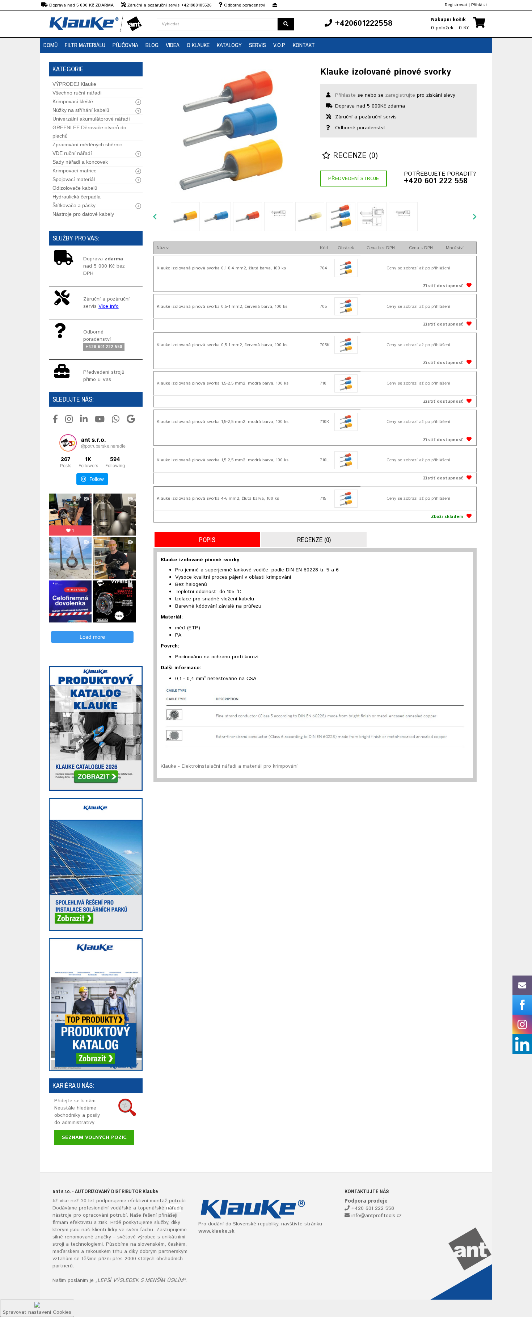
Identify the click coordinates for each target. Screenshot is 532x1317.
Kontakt (304, 45)
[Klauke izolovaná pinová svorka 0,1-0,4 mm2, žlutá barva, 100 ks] (346, 268)
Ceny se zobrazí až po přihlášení (418, 268)
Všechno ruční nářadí (77, 93)
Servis (257, 45)
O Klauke (198, 45)
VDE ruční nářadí (72, 153)
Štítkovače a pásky (74, 205)
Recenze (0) (354, 156)
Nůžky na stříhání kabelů (80, 110)
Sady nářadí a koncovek (80, 162)
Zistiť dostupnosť (443, 286)
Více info (108, 306)
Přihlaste (345, 95)
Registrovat (456, 5)
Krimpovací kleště (72, 101)
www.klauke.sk (216, 1231)
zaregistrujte (400, 95)
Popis (207, 539)
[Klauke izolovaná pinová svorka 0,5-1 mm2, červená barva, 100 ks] (346, 306)
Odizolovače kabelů (74, 188)
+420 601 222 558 (436, 181)
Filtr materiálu (85, 45)
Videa (173, 45)
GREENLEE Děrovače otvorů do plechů (89, 132)
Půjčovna (125, 45)
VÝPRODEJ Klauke (74, 84)
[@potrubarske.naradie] (68, 443)
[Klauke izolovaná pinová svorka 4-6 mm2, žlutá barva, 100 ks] (346, 499)
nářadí (173, 1208)
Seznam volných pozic (94, 1137)
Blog (152, 45)
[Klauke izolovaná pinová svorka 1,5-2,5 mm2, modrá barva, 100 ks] (346, 383)
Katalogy (229, 45)
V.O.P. (279, 45)
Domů (50, 45)
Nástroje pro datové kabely (83, 214)
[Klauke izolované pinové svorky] (231, 130)
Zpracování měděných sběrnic (87, 144)
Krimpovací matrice (74, 170)
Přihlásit (479, 5)
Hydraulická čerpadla (76, 197)
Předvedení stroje (353, 178)
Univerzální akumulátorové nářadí (91, 119)
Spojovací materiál (73, 179)
